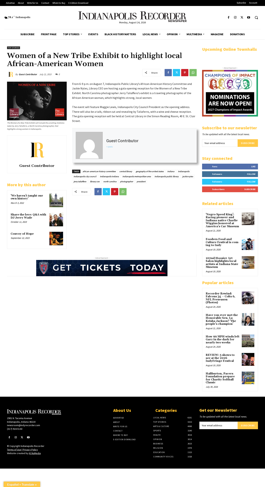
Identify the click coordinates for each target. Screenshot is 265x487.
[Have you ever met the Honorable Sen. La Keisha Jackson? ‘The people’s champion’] (248, 319)
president (141, 181)
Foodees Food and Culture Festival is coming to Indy (222, 242)
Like (253, 166)
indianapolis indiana (109, 176)
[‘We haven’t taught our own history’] (56, 200)
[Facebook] (228, 17)
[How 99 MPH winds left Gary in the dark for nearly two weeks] (248, 341)
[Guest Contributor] (11, 74)
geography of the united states (150, 171)
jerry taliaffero (80, 181)
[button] (256, 17)
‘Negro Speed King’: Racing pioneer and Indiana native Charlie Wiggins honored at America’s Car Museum (222, 220)
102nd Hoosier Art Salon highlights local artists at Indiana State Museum (222, 263)
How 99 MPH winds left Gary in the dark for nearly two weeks (222, 339)
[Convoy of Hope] (56, 238)
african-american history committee (99, 171)
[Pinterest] (184, 72)
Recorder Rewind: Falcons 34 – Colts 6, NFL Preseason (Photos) (220, 298)
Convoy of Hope (22, 234)
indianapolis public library (166, 176)
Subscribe (248, 143)
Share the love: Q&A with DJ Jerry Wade (28, 216)
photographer (126, 181)
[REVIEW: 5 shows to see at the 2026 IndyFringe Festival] (248, 359)
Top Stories (13, 48)
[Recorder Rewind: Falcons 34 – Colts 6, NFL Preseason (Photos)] (248, 298)
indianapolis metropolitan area (136, 176)
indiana (170, 171)
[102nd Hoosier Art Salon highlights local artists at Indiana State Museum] (248, 262)
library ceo (95, 181)
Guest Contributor (28, 74)
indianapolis (183, 171)
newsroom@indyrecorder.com (23, 425)
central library (125, 171)
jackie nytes (187, 176)
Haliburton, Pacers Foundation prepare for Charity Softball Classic (220, 378)
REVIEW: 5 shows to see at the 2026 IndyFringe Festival (220, 358)
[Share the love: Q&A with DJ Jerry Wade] (56, 219)
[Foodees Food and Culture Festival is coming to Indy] (248, 243)
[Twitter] (242, 17)
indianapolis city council (85, 176)
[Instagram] (235, 17)
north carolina (109, 181)
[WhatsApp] (193, 72)
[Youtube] (248, 17)
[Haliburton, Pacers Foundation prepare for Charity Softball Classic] (248, 378)
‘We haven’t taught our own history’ (27, 197)
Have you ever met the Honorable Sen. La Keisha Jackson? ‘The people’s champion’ (222, 319)
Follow (251, 174)
